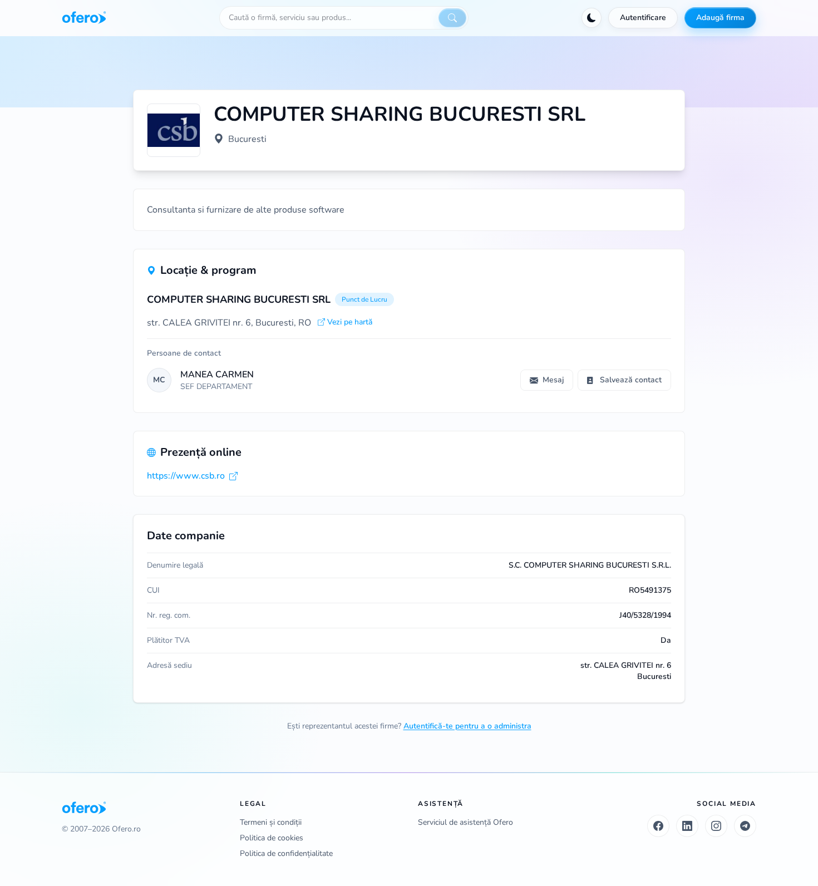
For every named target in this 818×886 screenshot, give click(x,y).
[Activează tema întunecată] (592, 18)
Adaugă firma (720, 17)
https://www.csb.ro (186, 476)
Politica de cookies (271, 838)
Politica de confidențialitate (286, 853)
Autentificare (643, 17)
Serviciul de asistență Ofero (465, 822)
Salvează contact (631, 380)
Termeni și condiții (271, 822)
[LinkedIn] (687, 826)
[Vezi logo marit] (173, 130)
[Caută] (452, 17)
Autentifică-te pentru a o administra (467, 726)
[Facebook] (658, 826)
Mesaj (553, 380)
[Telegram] (745, 826)
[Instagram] (716, 826)
